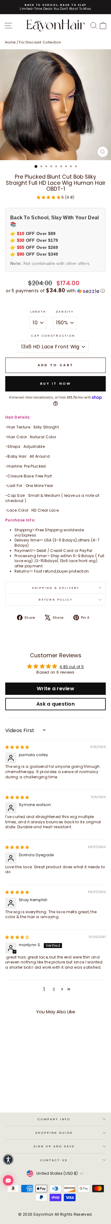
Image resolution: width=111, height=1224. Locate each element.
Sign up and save (54, 1146)
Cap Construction (53, 336)
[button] (49, 197)
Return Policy (55, 600)
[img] (17, 747)
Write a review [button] (55, 688)
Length (38, 312)
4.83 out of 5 (72, 666)
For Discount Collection (40, 42)
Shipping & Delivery (56, 588)
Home (10, 42)
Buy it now (55, 383)
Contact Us (54, 1160)
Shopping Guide (53, 1133)
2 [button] (54, 989)
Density (65, 312)
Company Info (54, 1119)
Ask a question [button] (55, 703)
